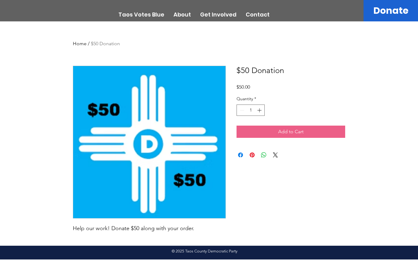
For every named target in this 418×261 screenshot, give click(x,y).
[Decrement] (241, 110)
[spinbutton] (250, 110)
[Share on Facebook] (240, 155)
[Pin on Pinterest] (252, 155)
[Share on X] (275, 155)
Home (80, 43)
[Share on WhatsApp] (263, 155)
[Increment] (260, 110)
